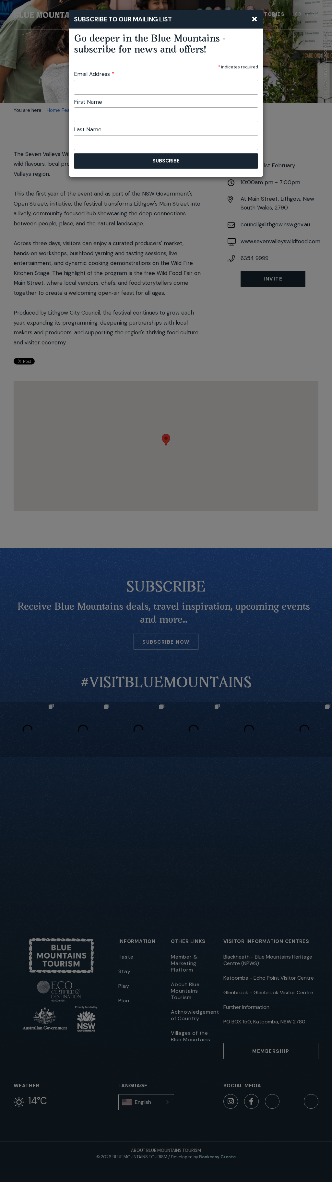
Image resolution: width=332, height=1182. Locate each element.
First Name (88, 101)
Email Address (94, 74)
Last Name (87, 129)
